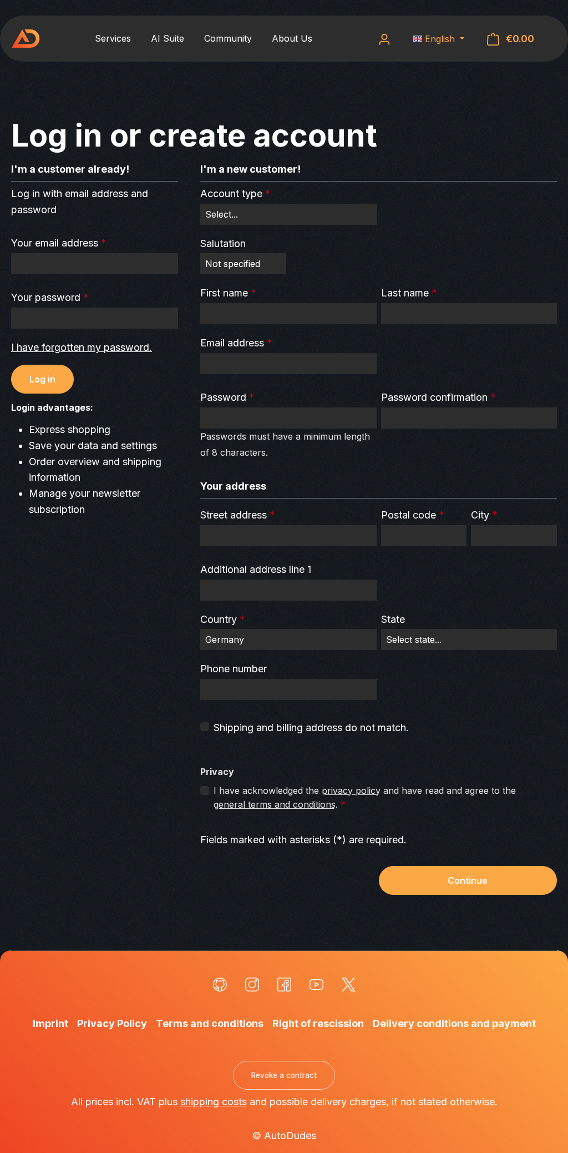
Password (227, 397)
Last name (409, 293)
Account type (235, 193)
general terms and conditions (275, 804)
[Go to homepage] (25, 38)
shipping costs (213, 1101)
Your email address (58, 243)
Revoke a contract (284, 1075)
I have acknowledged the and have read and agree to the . (365, 797)
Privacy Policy (112, 1023)
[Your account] (384, 38)
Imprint (50, 1023)
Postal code (412, 515)
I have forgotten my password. (81, 347)
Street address (237, 515)
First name (228, 293)
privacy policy (351, 790)
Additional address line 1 (255, 569)
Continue (468, 880)
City (484, 515)
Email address (236, 343)
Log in (42, 379)
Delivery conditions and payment (454, 1023)
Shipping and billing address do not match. (311, 727)
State (393, 619)
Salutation (223, 243)
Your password (50, 297)
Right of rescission (318, 1023)
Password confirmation (438, 397)
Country (222, 619)
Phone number (233, 668)
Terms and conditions (209, 1023)
